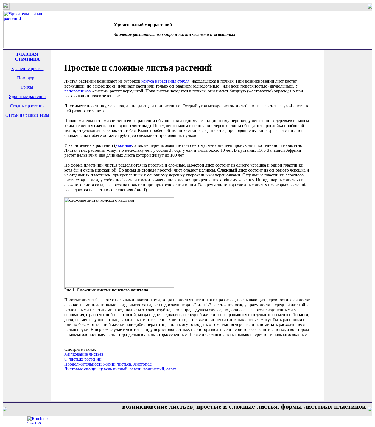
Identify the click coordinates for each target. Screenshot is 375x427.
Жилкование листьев (83, 354)
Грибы (27, 87)
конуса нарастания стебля (165, 81)
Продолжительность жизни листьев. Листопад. (108, 364)
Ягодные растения (27, 105)
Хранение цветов (27, 68)
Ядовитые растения (27, 96)
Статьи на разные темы (27, 115)
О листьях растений (83, 359)
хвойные (124, 145)
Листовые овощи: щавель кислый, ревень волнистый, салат (120, 369)
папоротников (77, 91)
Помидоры (27, 77)
